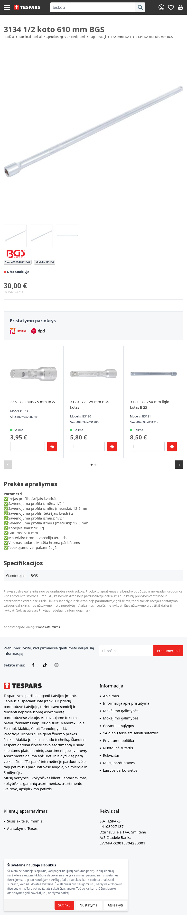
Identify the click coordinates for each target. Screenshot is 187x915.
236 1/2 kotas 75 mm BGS (32, 401)
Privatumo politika (118, 740)
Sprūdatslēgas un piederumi (66, 37)
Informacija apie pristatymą (126, 703)
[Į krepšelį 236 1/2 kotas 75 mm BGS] (52, 446)
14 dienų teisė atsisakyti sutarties (131, 732)
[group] (15, 236)
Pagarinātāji (98, 37)
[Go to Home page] (27, 7)
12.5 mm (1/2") (121, 37)
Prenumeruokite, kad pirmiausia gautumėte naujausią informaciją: (49, 650)
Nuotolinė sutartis (118, 747)
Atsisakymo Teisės (22, 828)
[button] (93, 132)
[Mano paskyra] (161, 7)
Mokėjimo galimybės (120, 710)
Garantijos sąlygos (118, 725)
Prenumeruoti (168, 650)
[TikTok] (45, 665)
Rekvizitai (111, 755)
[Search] (140, 7)
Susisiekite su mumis (24, 821)
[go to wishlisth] (171, 7)
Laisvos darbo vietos (120, 770)
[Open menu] (7, 7)
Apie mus (111, 695)
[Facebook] (33, 665)
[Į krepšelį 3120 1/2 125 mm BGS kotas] (112, 446)
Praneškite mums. (48, 627)
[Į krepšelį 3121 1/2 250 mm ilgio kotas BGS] (172, 446)
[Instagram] (56, 665)
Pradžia (9, 37)
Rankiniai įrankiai (30, 37)
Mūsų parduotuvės (119, 762)
